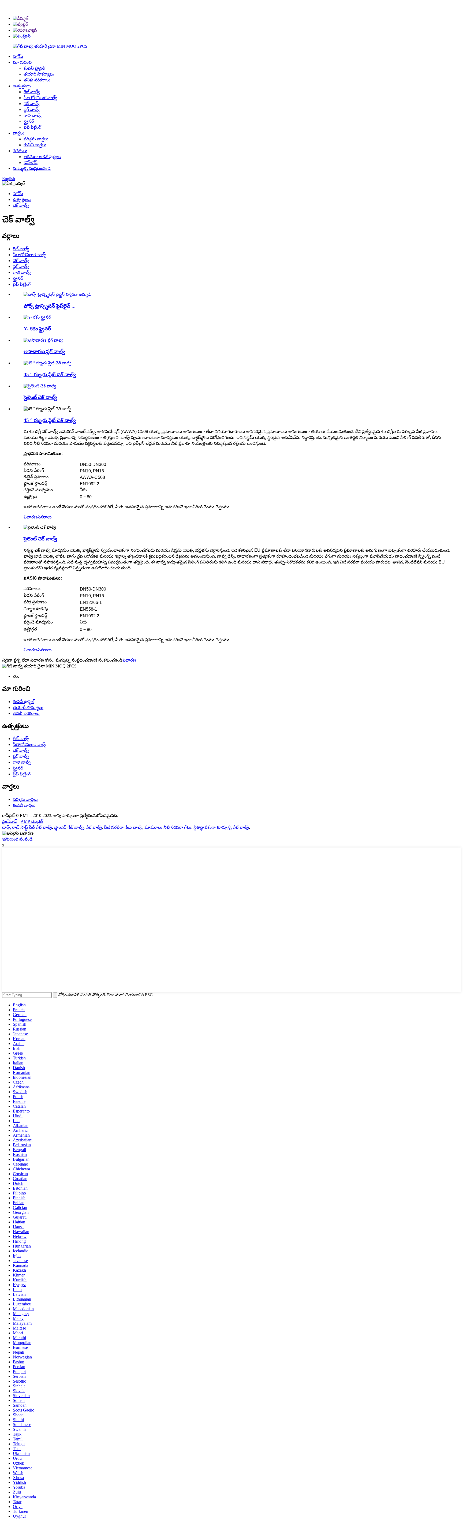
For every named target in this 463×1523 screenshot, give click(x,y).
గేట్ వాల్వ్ (32, 91)
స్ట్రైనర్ (29, 121)
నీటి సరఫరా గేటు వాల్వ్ (123, 827)
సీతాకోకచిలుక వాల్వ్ (40, 97)
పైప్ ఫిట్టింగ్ (32, 127)
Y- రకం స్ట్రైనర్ (37, 328)
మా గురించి (22, 62)
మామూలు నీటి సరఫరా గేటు (167, 827)
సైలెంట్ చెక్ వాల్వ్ (40, 397)
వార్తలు (18, 133)
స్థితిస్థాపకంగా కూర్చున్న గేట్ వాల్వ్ (221, 827)
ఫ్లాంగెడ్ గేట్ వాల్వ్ (69, 827)
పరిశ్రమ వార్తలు (36, 139)
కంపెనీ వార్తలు (35, 145)
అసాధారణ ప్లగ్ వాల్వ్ (44, 351)
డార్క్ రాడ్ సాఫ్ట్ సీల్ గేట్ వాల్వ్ (27, 827)
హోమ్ (18, 56)
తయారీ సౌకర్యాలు (39, 74)
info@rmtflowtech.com (363, 4)
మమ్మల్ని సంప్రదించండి (32, 168)
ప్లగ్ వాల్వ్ (31, 109)
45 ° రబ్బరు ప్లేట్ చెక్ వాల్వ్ (50, 374)
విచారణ (30, 517)
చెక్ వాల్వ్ (31, 103)
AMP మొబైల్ (32, 821)
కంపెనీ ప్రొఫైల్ (34, 68)
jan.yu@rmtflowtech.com (365, 14)
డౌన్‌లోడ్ (31, 162)
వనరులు (20, 150)
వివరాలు (44, 517)
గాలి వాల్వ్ (32, 115)
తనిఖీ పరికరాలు (37, 80)
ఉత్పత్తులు (22, 86)
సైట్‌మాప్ (9, 821)
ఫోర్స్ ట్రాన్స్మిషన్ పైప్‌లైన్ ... (50, 306)
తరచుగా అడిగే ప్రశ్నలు (42, 156)
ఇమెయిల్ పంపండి (17, 839)
